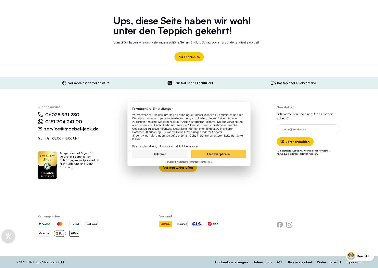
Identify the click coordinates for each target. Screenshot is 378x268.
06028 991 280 (62, 114)
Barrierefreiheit (300, 262)
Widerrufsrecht (329, 262)
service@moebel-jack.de (71, 128)
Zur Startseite (189, 57)
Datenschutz (262, 262)
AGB (280, 262)
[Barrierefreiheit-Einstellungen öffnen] (8, 236)
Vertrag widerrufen (178, 167)
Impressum (354, 262)
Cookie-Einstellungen (231, 262)
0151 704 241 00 (63, 121)
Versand (165, 216)
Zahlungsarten (49, 216)
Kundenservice (49, 107)
